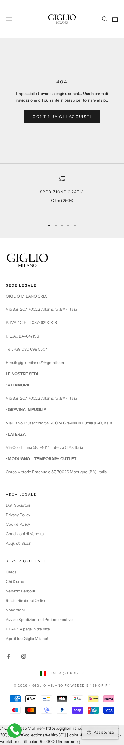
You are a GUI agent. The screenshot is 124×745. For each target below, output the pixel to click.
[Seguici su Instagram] (24, 656)
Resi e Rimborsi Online (26, 600)
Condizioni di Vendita (25, 533)
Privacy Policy (18, 514)
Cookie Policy (18, 524)
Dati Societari (18, 505)
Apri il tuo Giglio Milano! (27, 638)
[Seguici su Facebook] (9, 656)
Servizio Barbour (20, 591)
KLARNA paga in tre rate (28, 629)
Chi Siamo (15, 581)
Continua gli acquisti (62, 116)
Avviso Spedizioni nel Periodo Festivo (39, 619)
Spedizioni (15, 610)
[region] (62, 195)
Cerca (11, 572)
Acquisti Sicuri (18, 543)
